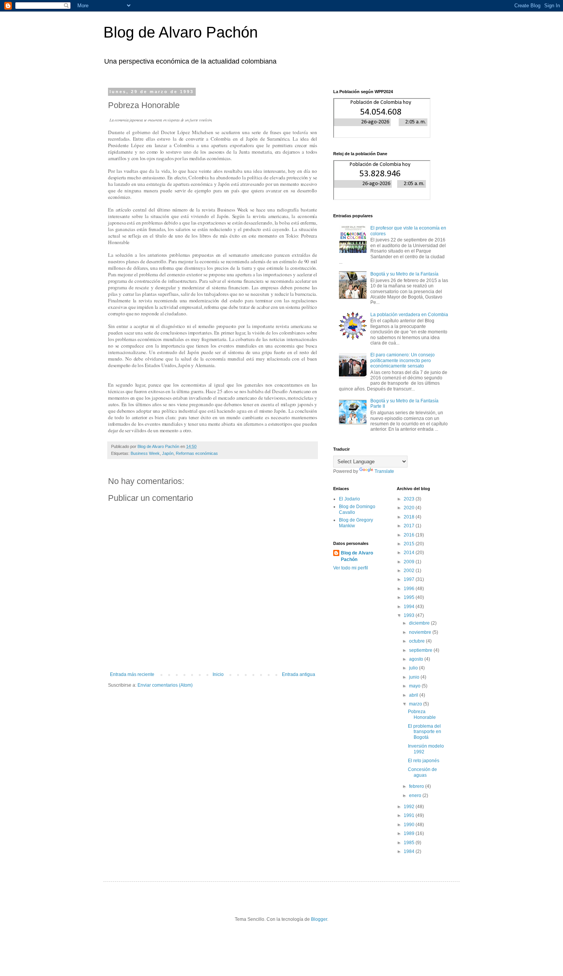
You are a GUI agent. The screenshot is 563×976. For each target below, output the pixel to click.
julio (414, 668)
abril (414, 695)
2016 (410, 535)
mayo (415, 686)
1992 (410, 806)
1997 (410, 579)
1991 (410, 815)
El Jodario (349, 499)
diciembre (420, 623)
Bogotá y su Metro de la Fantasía (404, 274)
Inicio (218, 674)
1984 (410, 851)
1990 (410, 824)
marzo (416, 704)
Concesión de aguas (422, 772)
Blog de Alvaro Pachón (180, 32)
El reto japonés (423, 760)
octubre (417, 641)
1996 (410, 588)
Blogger (319, 919)
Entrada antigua (298, 674)
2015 (410, 543)
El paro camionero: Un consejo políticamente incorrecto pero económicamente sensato (402, 360)
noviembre (420, 632)
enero (415, 795)
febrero (417, 786)
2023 (410, 499)
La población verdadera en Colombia (409, 314)
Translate (384, 471)
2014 (410, 552)
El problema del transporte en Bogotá (424, 731)
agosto (416, 659)
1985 (410, 842)
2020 (410, 507)
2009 (410, 561)
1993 (410, 615)
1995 (410, 597)
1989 (410, 833)
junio (415, 677)
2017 (410, 525)
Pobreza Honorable (422, 714)
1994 (410, 606)
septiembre (421, 650)
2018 (410, 517)
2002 (410, 570)
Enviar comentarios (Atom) (165, 685)
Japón (167, 453)
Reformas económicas (197, 453)
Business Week (145, 453)
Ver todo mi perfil (350, 568)
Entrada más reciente (132, 674)
